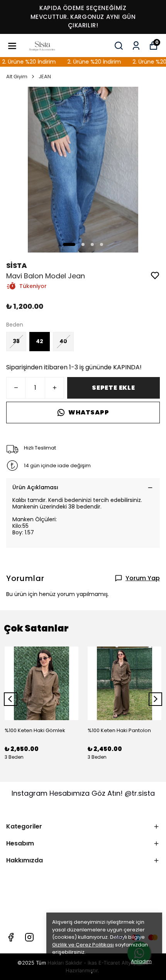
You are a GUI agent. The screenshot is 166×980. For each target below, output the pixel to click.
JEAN (45, 76)
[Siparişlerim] (136, 46)
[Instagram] (29, 937)
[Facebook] (10, 937)
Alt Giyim (16, 76)
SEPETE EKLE (113, 387)
